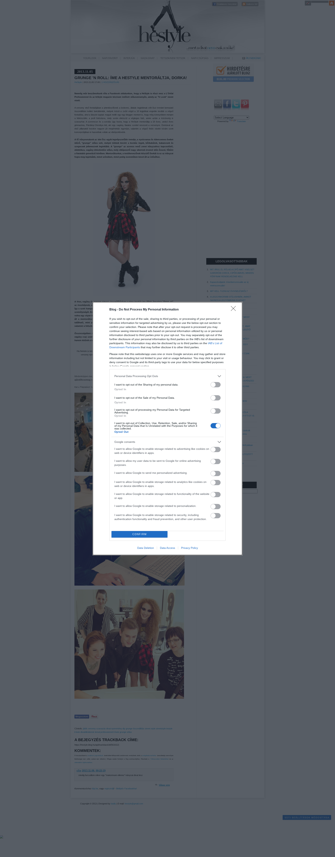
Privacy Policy (189, 547)
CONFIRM (139, 534)
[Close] (234, 309)
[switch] (216, 384)
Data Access (167, 547)
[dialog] (167, 428)
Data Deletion (145, 547)
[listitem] (167, 376)
